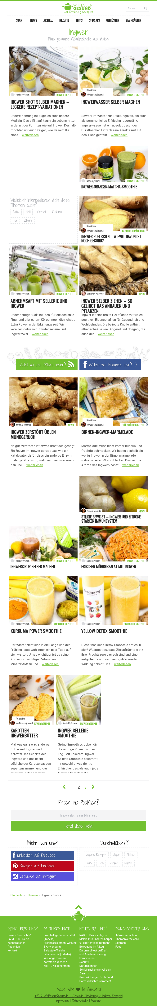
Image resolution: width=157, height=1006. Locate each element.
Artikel (48, 20)
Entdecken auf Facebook (36, 855)
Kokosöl (41, 212)
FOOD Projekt (18, 939)
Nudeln (128, 863)
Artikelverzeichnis (126, 935)
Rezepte (64, 20)
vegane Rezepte (96, 855)
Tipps (79, 20)
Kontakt (12, 950)
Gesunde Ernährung (133, 231)
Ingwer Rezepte (65, 95)
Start (20, 20)
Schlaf (83, 962)
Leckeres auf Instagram (38, 876)
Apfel (16, 212)
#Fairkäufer (133, 20)
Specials (94, 20)
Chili (28, 212)
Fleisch (131, 855)
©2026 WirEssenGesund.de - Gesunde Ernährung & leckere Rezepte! (79, 996)
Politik (89, 863)
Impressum (62, 1001)
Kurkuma (57, 212)
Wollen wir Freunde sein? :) (112, 364)
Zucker (114, 863)
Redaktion (14, 946)
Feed (118, 946)
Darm (83, 973)
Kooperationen (16, 942)
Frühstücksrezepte (133, 425)
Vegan (116, 855)
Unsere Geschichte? (20, 935)
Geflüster (112, 20)
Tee (15, 220)
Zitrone (28, 220)
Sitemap (120, 942)
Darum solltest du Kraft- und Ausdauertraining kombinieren (93, 954)
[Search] (145, 8)
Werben (96, 1001)
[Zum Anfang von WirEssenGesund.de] (78, 908)
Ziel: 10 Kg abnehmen (57, 965)
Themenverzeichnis (127, 939)
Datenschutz (80, 1001)
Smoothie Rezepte (64, 624)
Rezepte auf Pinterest (37, 866)
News (33, 20)
